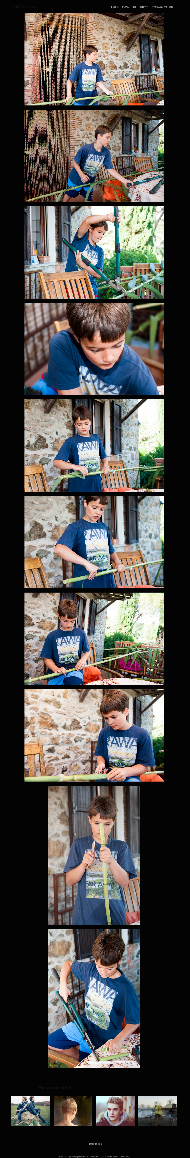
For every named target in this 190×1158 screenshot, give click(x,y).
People (115, 7)
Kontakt (144, 7)
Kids (134, 7)
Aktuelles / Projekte (162, 7)
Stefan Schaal (24, 6)
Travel (125, 7)
